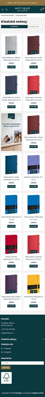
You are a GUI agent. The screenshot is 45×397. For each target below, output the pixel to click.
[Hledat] (7, 9)
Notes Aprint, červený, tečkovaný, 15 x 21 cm (33, 98)
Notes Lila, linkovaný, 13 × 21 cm (33, 178)
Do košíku (11, 67)
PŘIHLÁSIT (6, 367)
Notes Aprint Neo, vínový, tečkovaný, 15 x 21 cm (33, 138)
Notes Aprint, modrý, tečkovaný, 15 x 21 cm (11, 178)
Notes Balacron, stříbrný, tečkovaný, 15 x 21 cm (11, 59)
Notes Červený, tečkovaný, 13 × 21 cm (11, 258)
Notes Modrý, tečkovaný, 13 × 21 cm (33, 218)
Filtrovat (14, 26)
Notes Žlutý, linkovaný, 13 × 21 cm (33, 298)
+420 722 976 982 (8, 329)
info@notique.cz (7, 333)
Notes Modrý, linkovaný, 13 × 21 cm (11, 218)
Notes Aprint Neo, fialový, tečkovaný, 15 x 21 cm (11, 298)
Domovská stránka (7, 15)
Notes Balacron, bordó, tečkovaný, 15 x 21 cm (33, 59)
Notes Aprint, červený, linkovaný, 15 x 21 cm (33, 258)
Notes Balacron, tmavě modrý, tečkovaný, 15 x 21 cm (11, 98)
